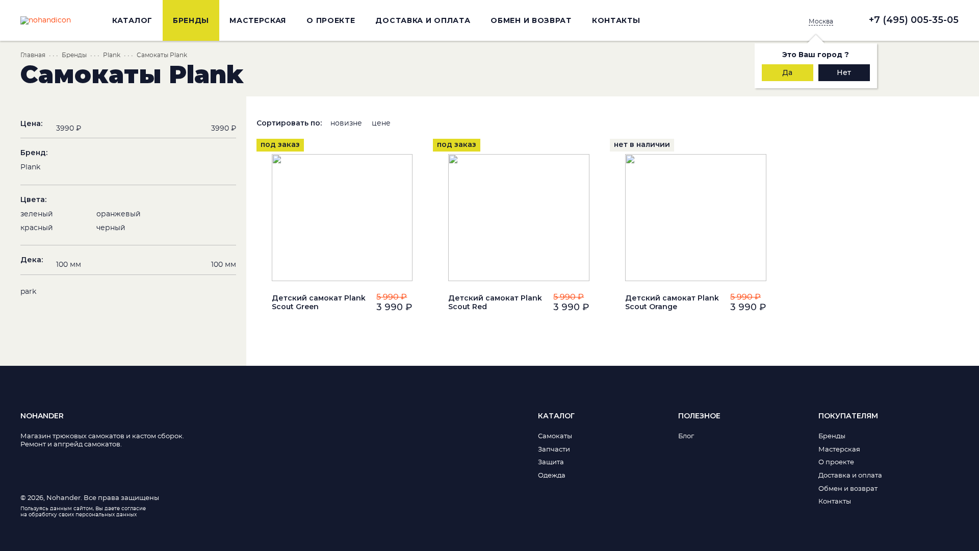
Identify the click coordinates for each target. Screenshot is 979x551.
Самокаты (555, 436)
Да (787, 72)
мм (68, 264)
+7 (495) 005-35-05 (914, 20)
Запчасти (554, 449)
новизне (346, 123)
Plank (111, 55)
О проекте (330, 20)
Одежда (551, 475)
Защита (551, 462)
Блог (686, 436)
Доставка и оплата (422, 20)
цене (381, 123)
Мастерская (257, 20)
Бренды (191, 20)
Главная (32, 55)
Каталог (132, 20)
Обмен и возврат (531, 20)
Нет (844, 72)
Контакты (616, 20)
